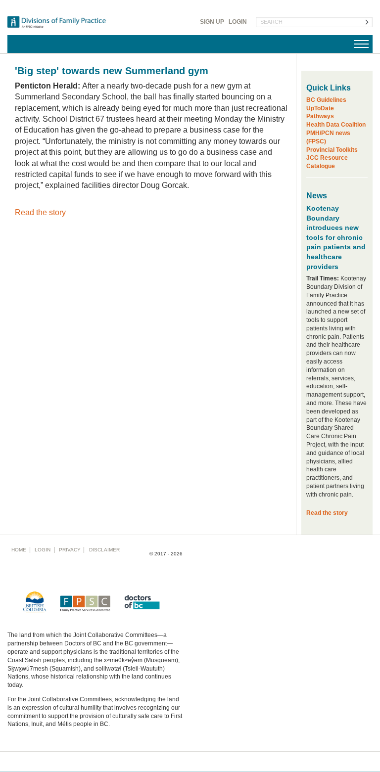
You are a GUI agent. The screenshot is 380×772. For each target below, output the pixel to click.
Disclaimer (104, 549)
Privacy (70, 549)
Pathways (320, 116)
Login (238, 21)
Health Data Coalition (336, 124)
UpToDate (320, 108)
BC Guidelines (326, 99)
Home (18, 549)
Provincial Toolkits (332, 149)
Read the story (40, 212)
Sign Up (212, 21)
